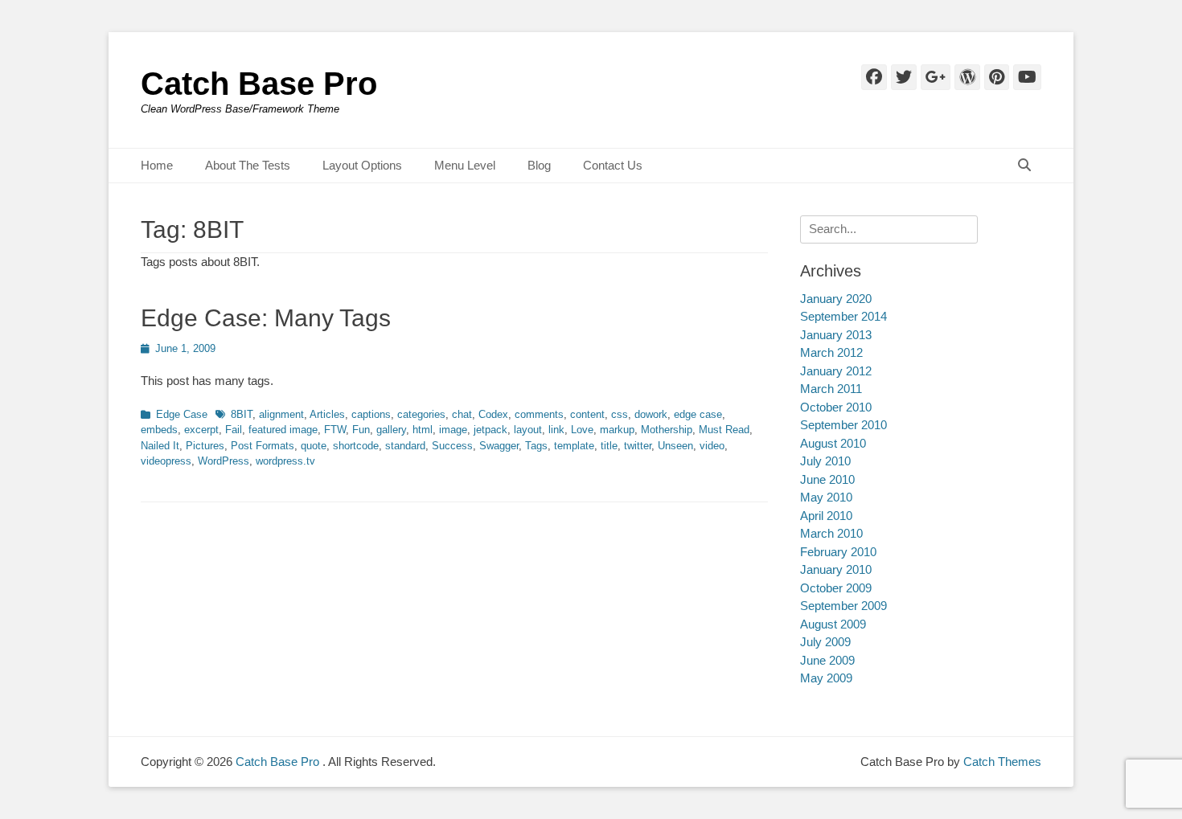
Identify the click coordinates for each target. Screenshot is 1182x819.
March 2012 (831, 352)
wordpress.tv (285, 461)
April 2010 (826, 515)
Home (157, 165)
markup (617, 430)
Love (582, 430)
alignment (281, 414)
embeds (159, 430)
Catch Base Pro (259, 83)
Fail (233, 430)
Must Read (724, 430)
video (712, 446)
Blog (539, 165)
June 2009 (827, 660)
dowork (650, 414)
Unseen (675, 446)
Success (452, 446)
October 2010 (836, 407)
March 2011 (831, 388)
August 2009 (833, 624)
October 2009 (836, 588)
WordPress (223, 461)
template (574, 446)
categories (421, 414)
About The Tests (247, 165)
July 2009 (825, 642)
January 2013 (836, 335)
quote (313, 446)
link (556, 430)
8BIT (241, 414)
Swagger (499, 446)
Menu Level (464, 165)
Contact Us (612, 165)
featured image (283, 430)
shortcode (356, 446)
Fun (361, 430)
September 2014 (843, 316)
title (609, 446)
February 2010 (838, 552)
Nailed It (160, 446)
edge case (698, 414)
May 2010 (826, 497)
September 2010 (843, 425)
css (619, 414)
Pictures (205, 446)
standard (405, 446)
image (453, 430)
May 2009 (826, 678)
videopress (166, 461)
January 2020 (836, 298)
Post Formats (262, 446)
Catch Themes (1002, 761)
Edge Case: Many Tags (266, 318)
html (422, 430)
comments (539, 414)
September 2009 (843, 605)
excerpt (201, 430)
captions (371, 414)
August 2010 (833, 443)
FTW (335, 430)
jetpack (490, 430)
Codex (493, 414)
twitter (637, 446)
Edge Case (181, 414)
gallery (391, 430)
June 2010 (827, 479)
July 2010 (825, 461)
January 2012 (836, 371)
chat (462, 414)
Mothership (666, 430)
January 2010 (836, 569)
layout (528, 430)
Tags (536, 446)
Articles (327, 414)
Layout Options (362, 165)
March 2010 (831, 533)
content (587, 414)
